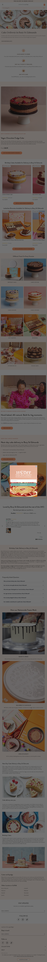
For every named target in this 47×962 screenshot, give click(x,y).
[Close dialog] (36, 466)
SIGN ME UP (23, 484)
